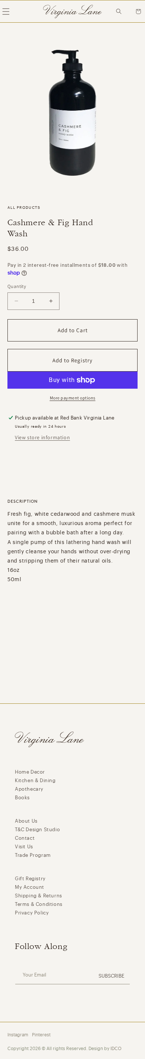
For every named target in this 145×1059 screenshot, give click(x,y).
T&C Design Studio (37, 829)
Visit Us (24, 846)
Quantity (16, 286)
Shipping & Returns (38, 895)
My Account (29, 887)
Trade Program (33, 855)
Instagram (17, 1035)
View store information (42, 437)
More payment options (73, 398)
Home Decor (30, 772)
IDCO (116, 1048)
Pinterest (41, 1035)
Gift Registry (30, 878)
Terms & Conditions (38, 904)
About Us (26, 821)
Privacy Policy (32, 912)
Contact (25, 838)
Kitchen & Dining (35, 780)
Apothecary (29, 789)
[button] (120, 11)
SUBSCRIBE (111, 976)
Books (22, 797)
